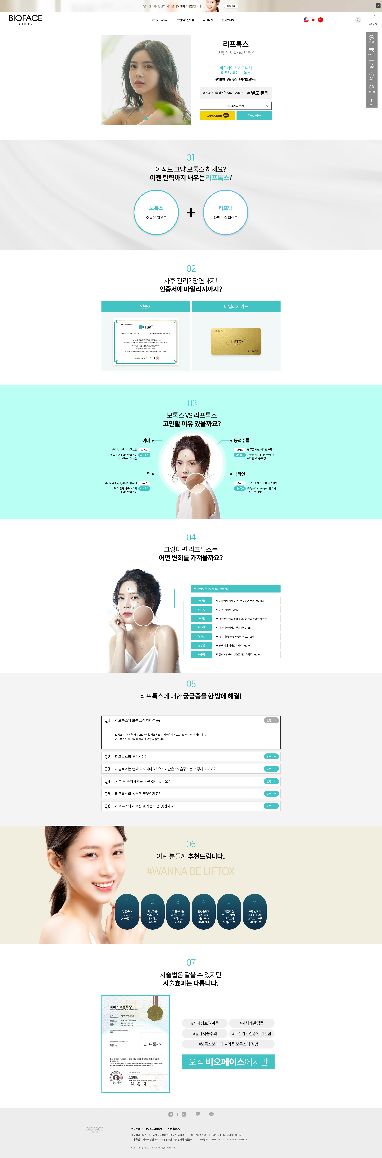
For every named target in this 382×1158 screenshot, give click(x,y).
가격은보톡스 (248, 79)
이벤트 (371, 79)
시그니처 (208, 20)
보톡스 (233, 79)
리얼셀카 (371, 67)
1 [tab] (146, 118)
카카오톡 (371, 42)
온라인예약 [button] (254, 115)
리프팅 (221, 79)
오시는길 (371, 92)
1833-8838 (214, 1139)
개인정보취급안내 (153, 1128)
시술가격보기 (236, 106)
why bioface (160, 20)
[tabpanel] (146, 80)
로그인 (373, 16)
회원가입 (373, 24)
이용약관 (135, 1128)
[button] (217, 115)
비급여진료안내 (174, 1128)
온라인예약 (228, 20)
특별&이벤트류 (185, 20)
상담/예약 (371, 54)
